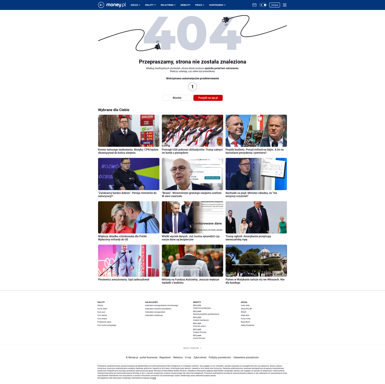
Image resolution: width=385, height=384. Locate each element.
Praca (198, 5)
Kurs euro (101, 312)
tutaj (154, 378)
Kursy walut (102, 309)
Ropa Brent (245, 322)
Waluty (149, 5)
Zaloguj (274, 5)
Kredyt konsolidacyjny (202, 308)
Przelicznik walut (104, 322)
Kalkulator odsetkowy (154, 315)
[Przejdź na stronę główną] (101, 7)
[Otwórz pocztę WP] (254, 5)
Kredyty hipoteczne (201, 320)
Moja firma (167, 5)
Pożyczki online (199, 326)
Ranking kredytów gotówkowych (206, 314)
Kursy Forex (246, 319)
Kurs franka (102, 315)
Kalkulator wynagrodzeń (155, 312)
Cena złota (245, 305)
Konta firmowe (199, 338)
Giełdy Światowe (247, 325)
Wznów (177, 97)
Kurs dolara (102, 319)
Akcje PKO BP (246, 309)
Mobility (185, 5)
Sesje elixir (245, 315)
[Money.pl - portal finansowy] (118, 5)
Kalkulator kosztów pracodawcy (158, 309)
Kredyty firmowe (199, 332)
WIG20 (243, 312)
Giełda (134, 5)
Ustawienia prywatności (245, 357)
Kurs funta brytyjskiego (106, 325)
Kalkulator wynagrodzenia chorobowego (161, 305)
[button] (263, 5)
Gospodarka (216, 5)
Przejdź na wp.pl (208, 97)
